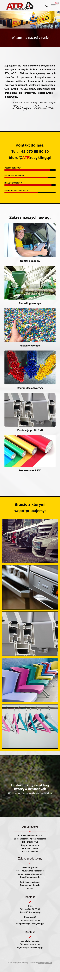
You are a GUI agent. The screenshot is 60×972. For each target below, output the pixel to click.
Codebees (48, 963)
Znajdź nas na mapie (30, 877)
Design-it (41, 963)
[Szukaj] (45, 5)
